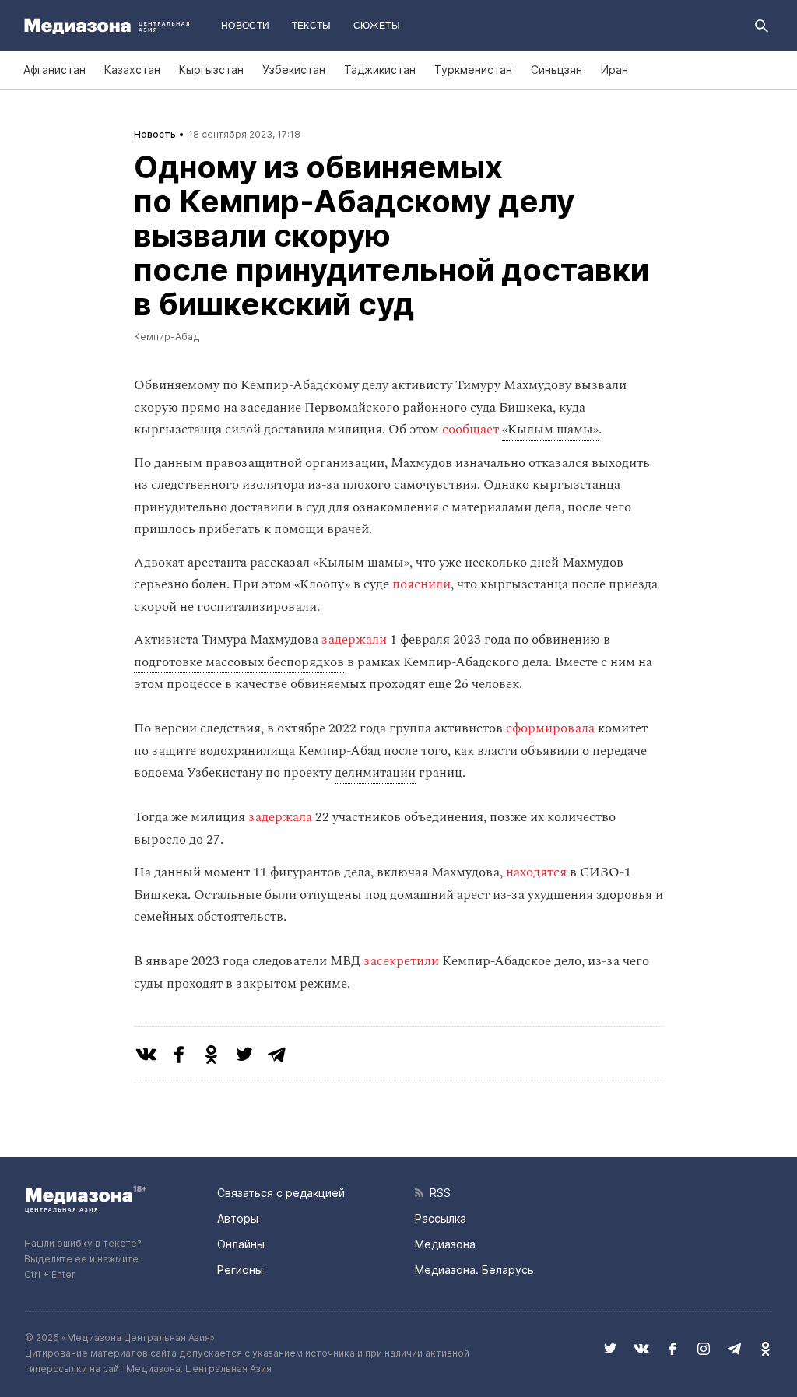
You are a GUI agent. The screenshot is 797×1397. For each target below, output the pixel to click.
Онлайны (241, 1244)
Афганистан (54, 69)
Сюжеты (376, 25)
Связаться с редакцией (281, 1192)
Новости (245, 25)
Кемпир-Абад (167, 336)
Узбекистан (293, 69)
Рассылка (440, 1218)
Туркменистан (473, 69)
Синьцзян (556, 69)
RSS (437, 1192)
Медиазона (445, 1244)
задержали (354, 640)
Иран (614, 69)
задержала (280, 817)
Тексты (312, 25)
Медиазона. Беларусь (474, 1269)
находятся (536, 872)
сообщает (470, 429)
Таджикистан (380, 69)
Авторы (237, 1218)
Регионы (240, 1269)
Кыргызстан (211, 69)
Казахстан (132, 69)
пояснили (421, 584)
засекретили (401, 961)
